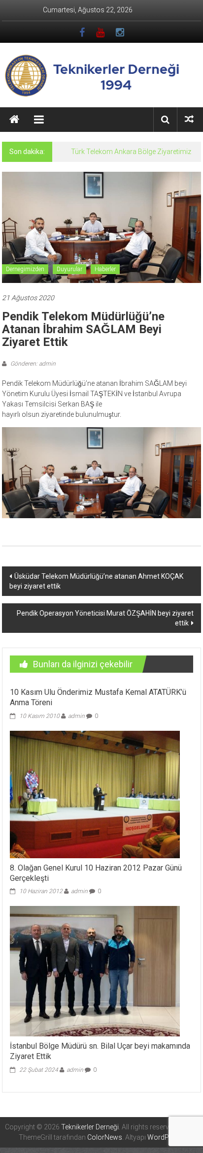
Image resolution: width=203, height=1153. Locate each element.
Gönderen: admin (32, 363)
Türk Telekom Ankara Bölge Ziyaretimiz (131, 152)
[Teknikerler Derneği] (14, 119)
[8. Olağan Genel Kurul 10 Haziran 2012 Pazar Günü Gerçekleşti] (95, 794)
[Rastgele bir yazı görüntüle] (189, 119)
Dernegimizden (25, 269)
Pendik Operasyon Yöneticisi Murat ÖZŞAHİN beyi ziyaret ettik (105, 618)
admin (76, 716)
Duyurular (69, 269)
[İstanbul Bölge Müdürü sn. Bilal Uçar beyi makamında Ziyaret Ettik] (95, 971)
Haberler (105, 269)
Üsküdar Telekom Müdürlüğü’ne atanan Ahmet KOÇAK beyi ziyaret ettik (96, 581)
